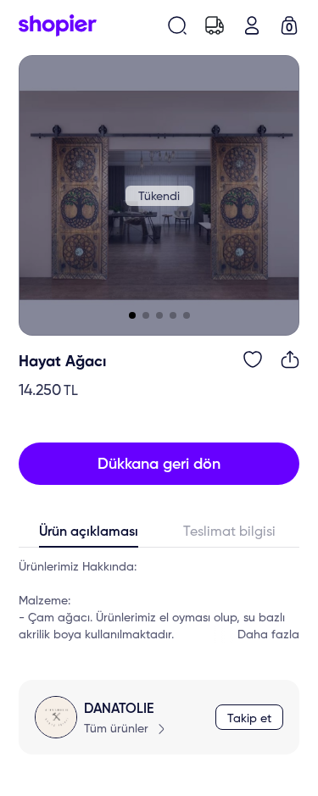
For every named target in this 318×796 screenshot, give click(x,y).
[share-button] (290, 359)
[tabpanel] (159, 601)
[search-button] (177, 25)
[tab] (89, 536)
